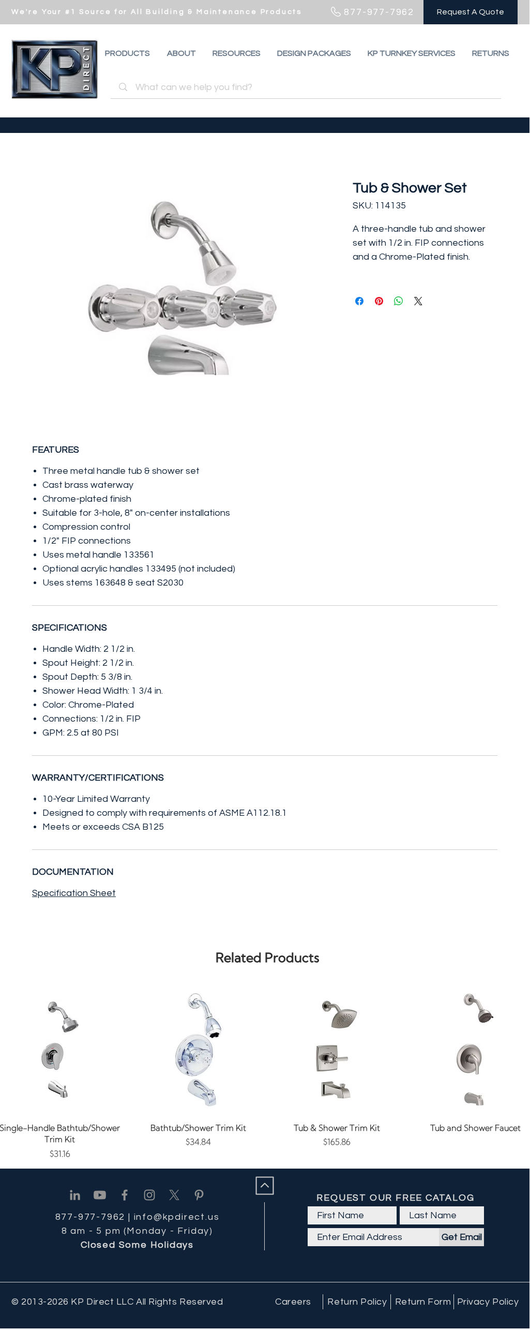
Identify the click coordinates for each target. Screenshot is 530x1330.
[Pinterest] (199, 1195)
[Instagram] (149, 1195)
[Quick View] (198, 1049)
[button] (491, 53)
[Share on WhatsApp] (398, 301)
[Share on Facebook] (359, 301)
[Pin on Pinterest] (379, 301)
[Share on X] (418, 301)
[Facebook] (124, 1195)
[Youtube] (100, 1195)
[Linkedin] (75, 1195)
